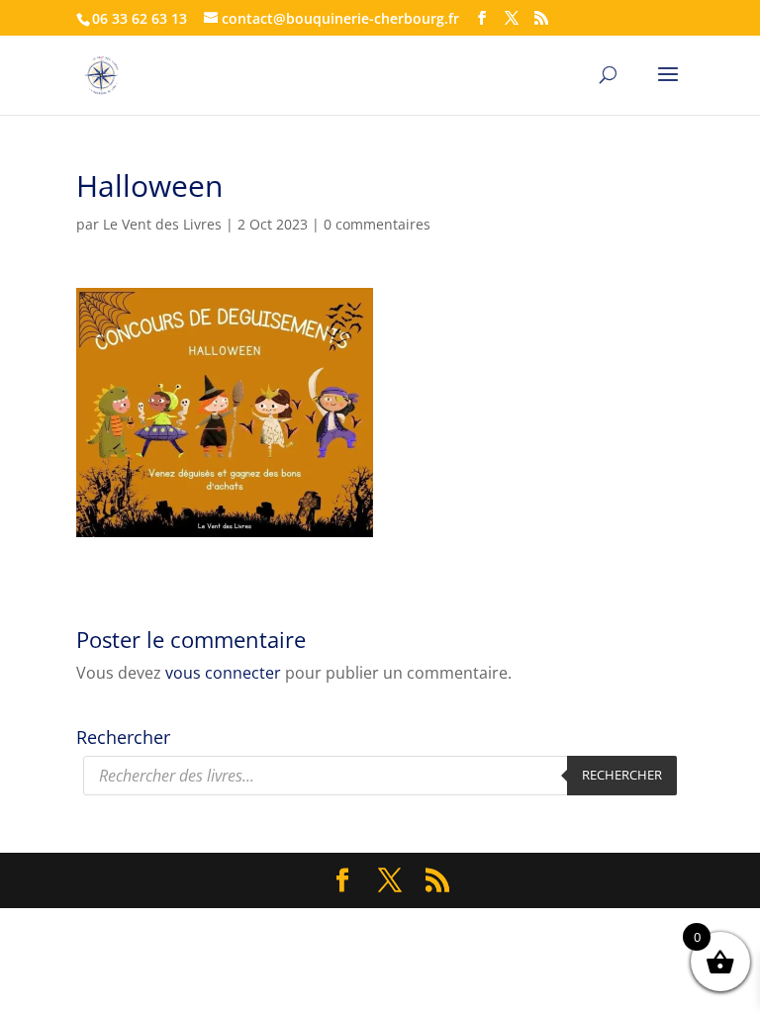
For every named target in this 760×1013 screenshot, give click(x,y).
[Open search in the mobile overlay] (380, 775)
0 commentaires (377, 224)
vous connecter (223, 673)
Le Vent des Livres (162, 224)
